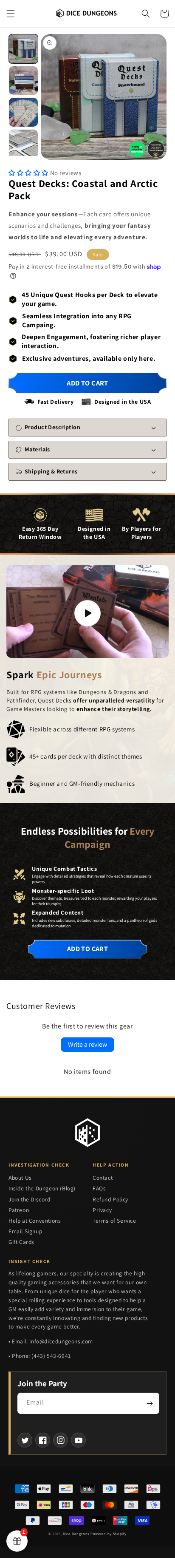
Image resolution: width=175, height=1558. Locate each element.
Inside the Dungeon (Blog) (42, 1188)
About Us (20, 1177)
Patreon (18, 1210)
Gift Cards (21, 1242)
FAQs (99, 1188)
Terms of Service (114, 1220)
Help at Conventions (34, 1220)
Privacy (102, 1210)
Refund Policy (110, 1199)
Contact (103, 1177)
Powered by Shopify (108, 1533)
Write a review (87, 1044)
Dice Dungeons (76, 1533)
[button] (10, 13)
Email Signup (25, 1231)
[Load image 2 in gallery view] (23, 81)
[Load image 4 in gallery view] (23, 144)
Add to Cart (87, 948)
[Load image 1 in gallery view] (23, 49)
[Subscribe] (149, 1403)
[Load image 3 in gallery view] (23, 112)
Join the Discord (29, 1199)
